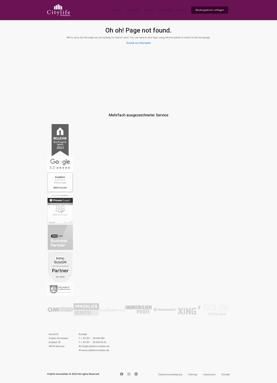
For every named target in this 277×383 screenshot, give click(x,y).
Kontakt (181, 10)
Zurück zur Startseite (138, 43)
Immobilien (116, 10)
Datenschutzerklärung (170, 374)
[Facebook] (121, 374)
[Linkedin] (136, 374)
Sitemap (192, 374)
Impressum (209, 374)
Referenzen (165, 10)
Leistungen (133, 10)
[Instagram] (129, 374)
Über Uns (149, 10)
